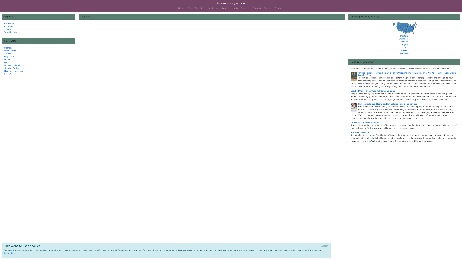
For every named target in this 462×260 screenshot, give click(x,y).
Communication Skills (14, 65)
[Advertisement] (153, 40)
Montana (404, 36)
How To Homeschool (13, 71)
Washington (404, 39)
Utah (404, 47)
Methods (8, 48)
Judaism (8, 29)
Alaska (404, 50)
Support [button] (278, 8)
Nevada (404, 41)
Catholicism (9, 23)
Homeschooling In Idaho (231, 3)
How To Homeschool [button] (216, 8)
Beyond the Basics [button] (261, 8)
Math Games (10, 50)
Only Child (9, 56)
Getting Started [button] (195, 8)
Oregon (404, 44)
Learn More (9, 253)
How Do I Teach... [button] (239, 8)
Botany (7, 74)
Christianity (9, 26)
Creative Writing (11, 68)
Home (181, 8)
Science (7, 53)
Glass (6, 62)
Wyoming (404, 53)
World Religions (11, 32)
